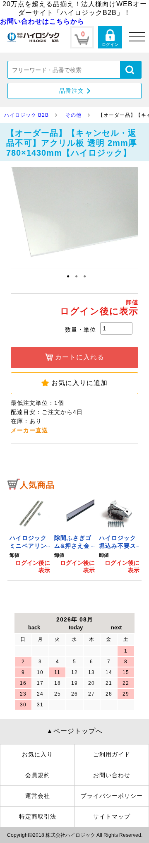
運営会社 (37, 795)
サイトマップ (111, 816)
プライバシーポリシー (112, 795)
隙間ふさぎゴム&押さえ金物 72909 (72, 546)
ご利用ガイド (111, 754)
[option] (29, 534)
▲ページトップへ (74, 731)
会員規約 (37, 775)
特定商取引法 (37, 816)
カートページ (82, 37)
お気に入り (37, 754)
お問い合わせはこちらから (42, 21)
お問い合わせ (111, 775)
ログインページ (110, 37)
